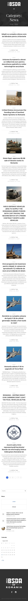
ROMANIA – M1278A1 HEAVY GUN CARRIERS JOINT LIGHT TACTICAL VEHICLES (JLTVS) (14, 397)
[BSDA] (14, 4)
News (16, 24)
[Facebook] (11, 592)
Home (11, 24)
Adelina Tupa (14, 50)
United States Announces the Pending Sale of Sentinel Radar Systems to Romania (14, 112)
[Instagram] (16, 592)
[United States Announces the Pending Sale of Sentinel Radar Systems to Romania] (14, 97)
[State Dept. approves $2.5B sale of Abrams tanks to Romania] (14, 145)
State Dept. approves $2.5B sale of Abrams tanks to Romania (14, 160)
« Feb (2, 560)
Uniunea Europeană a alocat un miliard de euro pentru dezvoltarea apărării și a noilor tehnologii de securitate (16, 520)
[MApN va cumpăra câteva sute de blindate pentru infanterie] (3, 514)
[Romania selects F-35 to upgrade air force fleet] (14, 354)
